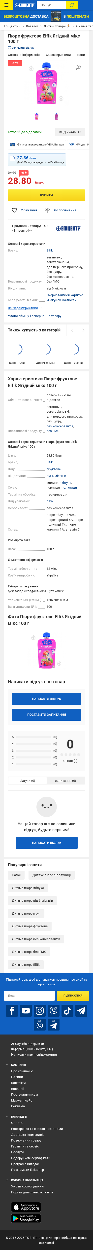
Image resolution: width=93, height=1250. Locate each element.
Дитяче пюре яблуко (28, 888)
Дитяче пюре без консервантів (36, 939)
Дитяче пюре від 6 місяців (32, 900)
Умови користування (27, 1186)
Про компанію (22, 1071)
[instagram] (40, 1011)
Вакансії (17, 1089)
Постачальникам (24, 1094)
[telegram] (81, 1011)
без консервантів (60, 426)
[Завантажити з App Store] (26, 1207)
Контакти (18, 1083)
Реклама (18, 1106)
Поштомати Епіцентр (27, 1170)
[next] (83, 330)
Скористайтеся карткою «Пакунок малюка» (65, 297)
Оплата (17, 1123)
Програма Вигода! (25, 1164)
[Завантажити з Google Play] (26, 1218)
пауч (50, 501)
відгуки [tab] (25, 781)
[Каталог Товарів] (6, 5)
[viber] (54, 1011)
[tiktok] (67, 1011)
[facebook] (12, 1011)
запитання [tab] (63, 781)
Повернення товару (26, 1140)
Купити (46, 195)
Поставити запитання (46, 714)
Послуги (17, 1152)
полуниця (69, 487)
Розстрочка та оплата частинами (37, 1129)
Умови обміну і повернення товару (34, 316)
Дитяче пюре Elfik (26, 964)
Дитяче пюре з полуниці (51, 875)
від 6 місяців (56, 476)
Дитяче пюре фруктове (30, 926)
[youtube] (26, 1011)
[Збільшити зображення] (78, 67)
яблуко (66, 483)
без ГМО (53, 431)
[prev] (72, 330)
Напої (16, 875)
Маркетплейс (21, 1100)
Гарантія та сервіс (25, 1146)
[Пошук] (72, 5)
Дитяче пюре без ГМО (29, 952)
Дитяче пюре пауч (26, 913)
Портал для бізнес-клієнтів (32, 1192)
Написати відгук (46, 699)
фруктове (54, 469)
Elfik (50, 250)
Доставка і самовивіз (27, 1135)
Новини (17, 1077)
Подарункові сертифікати (30, 1158)
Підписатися (73, 995)
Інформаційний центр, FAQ (32, 1049)
